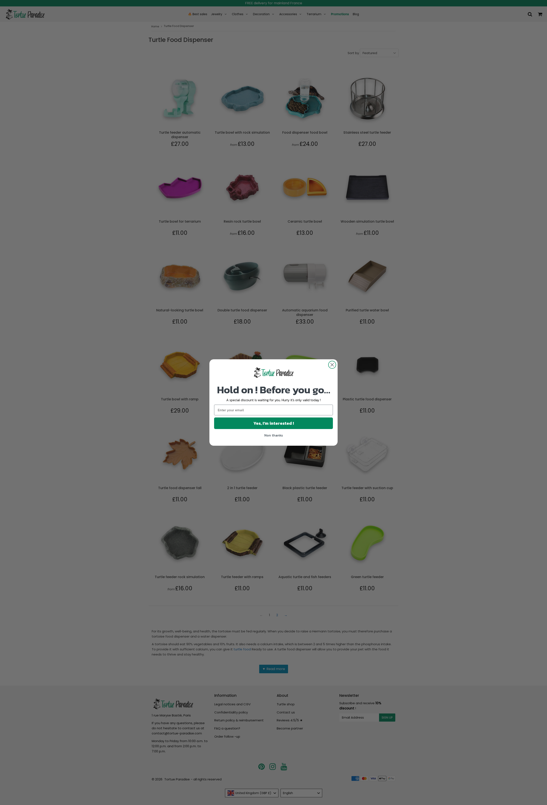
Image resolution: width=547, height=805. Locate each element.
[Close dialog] (332, 364)
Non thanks (273, 435)
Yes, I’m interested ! (273, 423)
